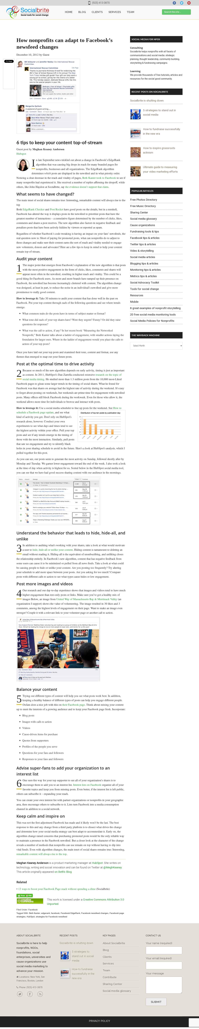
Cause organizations (142, 225)
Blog (106, 950)
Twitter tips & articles (143, 244)
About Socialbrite (114, 943)
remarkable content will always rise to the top (41, 854)
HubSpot (97, 863)
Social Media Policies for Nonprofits (152, 320)
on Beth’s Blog (63, 871)
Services (108, 963)
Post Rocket (56, 209)
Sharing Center (139, 212)
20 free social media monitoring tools (153, 314)
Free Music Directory (143, 206)
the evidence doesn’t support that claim (86, 187)
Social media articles (142, 257)
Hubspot (21, 153)
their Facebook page (73, 704)
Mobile (134, 301)
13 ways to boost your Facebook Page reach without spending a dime (57, 889)
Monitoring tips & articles (145, 269)
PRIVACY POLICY (99, 1021)
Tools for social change (144, 289)
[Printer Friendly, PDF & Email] (24, 895)
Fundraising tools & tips (144, 231)
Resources (136, 295)
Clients (107, 956)
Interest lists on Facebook (87, 785)
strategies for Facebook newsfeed (51, 916)
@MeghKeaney (112, 867)
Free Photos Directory (143, 199)
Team (106, 970)
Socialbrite (27, 12)
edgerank (45, 913)
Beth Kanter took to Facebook (99, 178)
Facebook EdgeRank (70, 913)
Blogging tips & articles (144, 263)
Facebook (33, 909)
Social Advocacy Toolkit (144, 282)
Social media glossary (143, 218)
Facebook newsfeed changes (94, 913)
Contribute (110, 977)
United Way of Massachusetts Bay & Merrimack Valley (86, 599)
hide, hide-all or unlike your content (52, 549)
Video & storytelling (142, 250)
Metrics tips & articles (143, 276)
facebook (55, 913)
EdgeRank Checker (33, 209)
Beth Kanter (34, 913)
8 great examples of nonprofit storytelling (155, 308)
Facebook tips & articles (145, 238)
